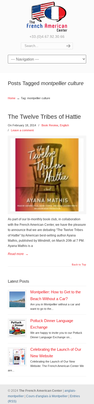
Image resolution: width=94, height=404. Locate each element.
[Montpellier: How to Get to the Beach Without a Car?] (17, 299)
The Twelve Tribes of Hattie (44, 116)
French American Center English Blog (47, 17)
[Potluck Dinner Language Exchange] (17, 328)
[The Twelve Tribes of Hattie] (47, 174)
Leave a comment (22, 130)
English (64, 125)
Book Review (50, 125)
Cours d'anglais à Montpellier (47, 396)
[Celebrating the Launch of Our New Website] (17, 357)
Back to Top (79, 264)
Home (11, 98)
